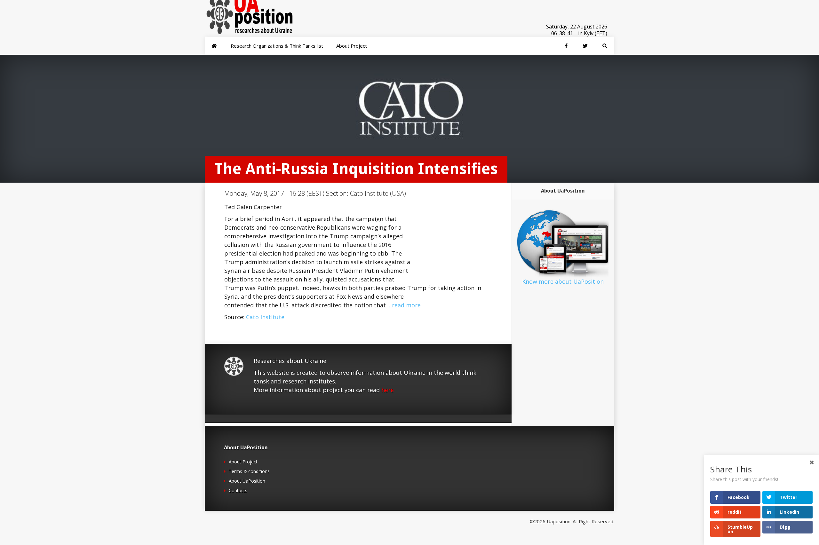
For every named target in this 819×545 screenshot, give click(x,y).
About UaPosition (247, 481)
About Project (243, 462)
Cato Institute (265, 317)
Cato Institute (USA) (378, 193)
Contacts (238, 490)
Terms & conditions (249, 471)
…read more (404, 305)
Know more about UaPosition (563, 281)
